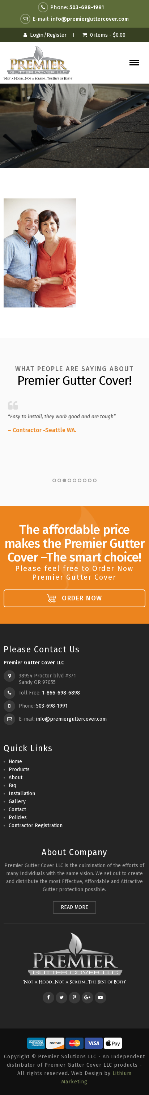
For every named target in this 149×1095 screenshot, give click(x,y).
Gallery (17, 801)
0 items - (107, 35)
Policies (18, 817)
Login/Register (48, 35)
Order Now (81, 598)
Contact (17, 809)
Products (19, 769)
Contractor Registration (36, 825)
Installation (22, 793)
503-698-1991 (86, 7)
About (15, 777)
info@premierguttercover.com (90, 19)
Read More (74, 907)
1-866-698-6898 (61, 693)
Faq (12, 785)
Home (15, 761)
